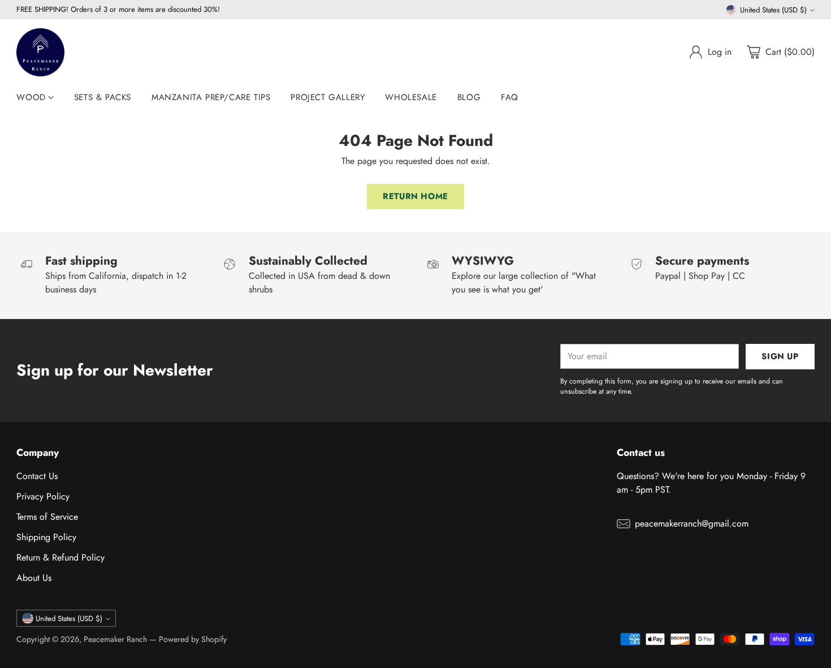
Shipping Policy (46, 537)
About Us (33, 577)
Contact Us (37, 475)
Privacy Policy (43, 496)
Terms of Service (47, 516)
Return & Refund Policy (60, 557)
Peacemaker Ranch (115, 639)
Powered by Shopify (193, 639)
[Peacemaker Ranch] (40, 52)
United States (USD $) (773, 10)
